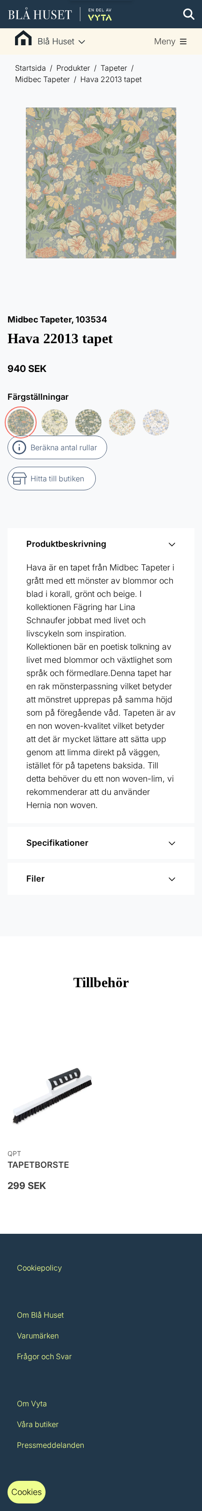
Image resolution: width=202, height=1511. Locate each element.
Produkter (73, 68)
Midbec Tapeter (42, 79)
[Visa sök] (188, 14)
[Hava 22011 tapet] (122, 422)
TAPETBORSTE (38, 1165)
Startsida (30, 68)
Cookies (26, 1492)
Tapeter (114, 68)
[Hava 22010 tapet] (156, 422)
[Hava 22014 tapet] (88, 422)
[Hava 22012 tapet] (54, 422)
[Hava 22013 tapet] (21, 422)
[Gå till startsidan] (60, 14)
